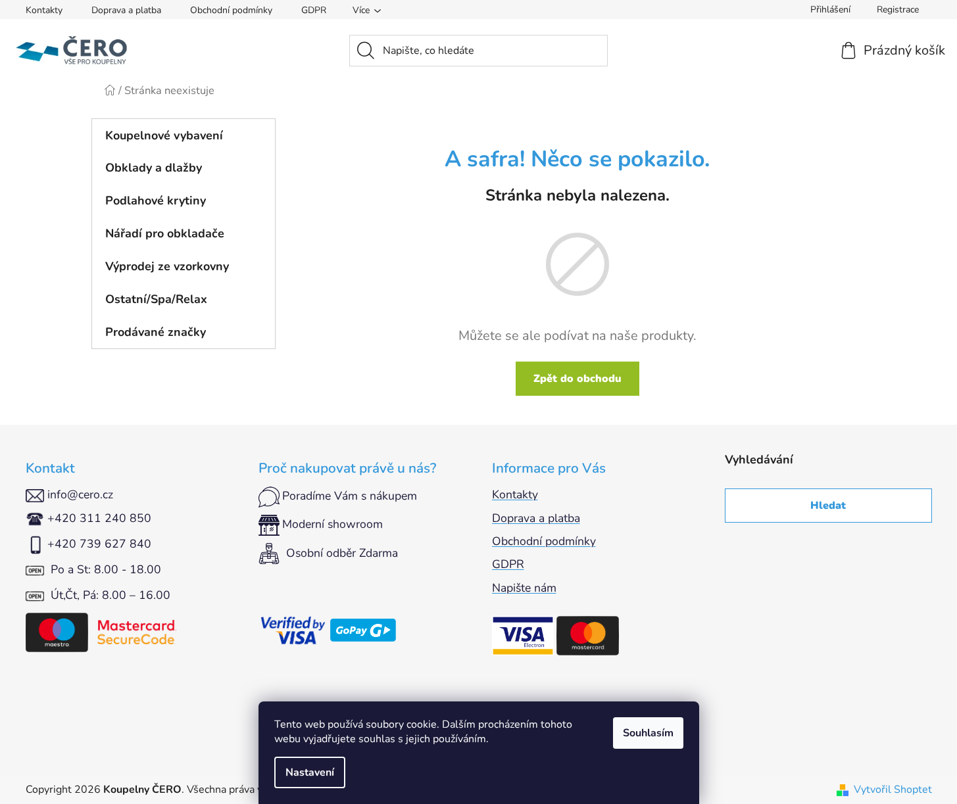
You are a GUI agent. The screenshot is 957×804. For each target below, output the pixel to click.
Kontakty (44, 10)
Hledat (828, 505)
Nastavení (309, 772)
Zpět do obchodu (577, 378)
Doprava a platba (126, 10)
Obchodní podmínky (231, 10)
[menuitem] (183, 135)
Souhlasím (648, 733)
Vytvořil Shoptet (893, 789)
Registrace (898, 9)
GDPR (313, 10)
